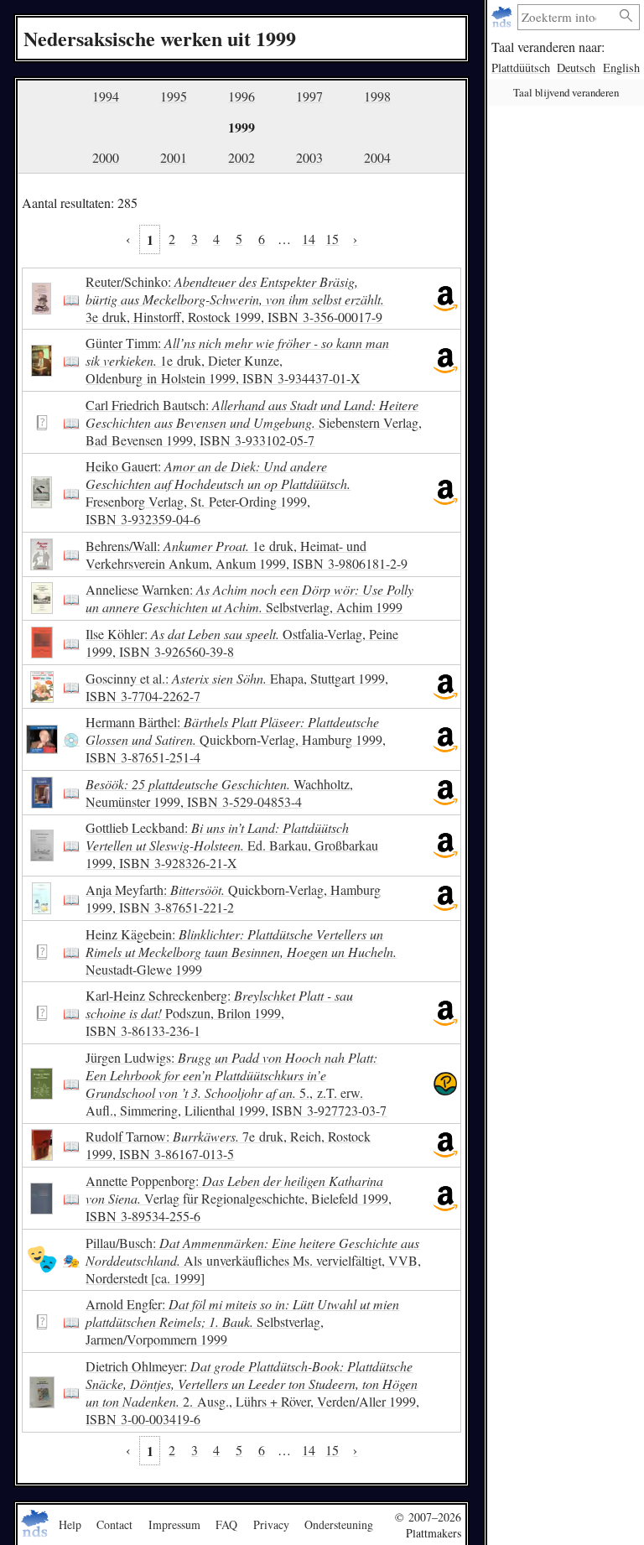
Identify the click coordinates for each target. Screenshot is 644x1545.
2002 (241, 157)
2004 (377, 157)
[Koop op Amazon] (445, 299)
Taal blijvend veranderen (566, 92)
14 (308, 238)
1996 (241, 96)
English (621, 67)
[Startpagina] (503, 17)
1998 (377, 96)
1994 (105, 96)
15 (332, 238)
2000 (105, 157)
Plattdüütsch (520, 67)
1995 (173, 96)
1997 (309, 96)
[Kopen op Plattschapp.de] (445, 1083)
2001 (173, 157)
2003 (309, 157)
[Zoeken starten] (626, 16)
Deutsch (576, 67)
